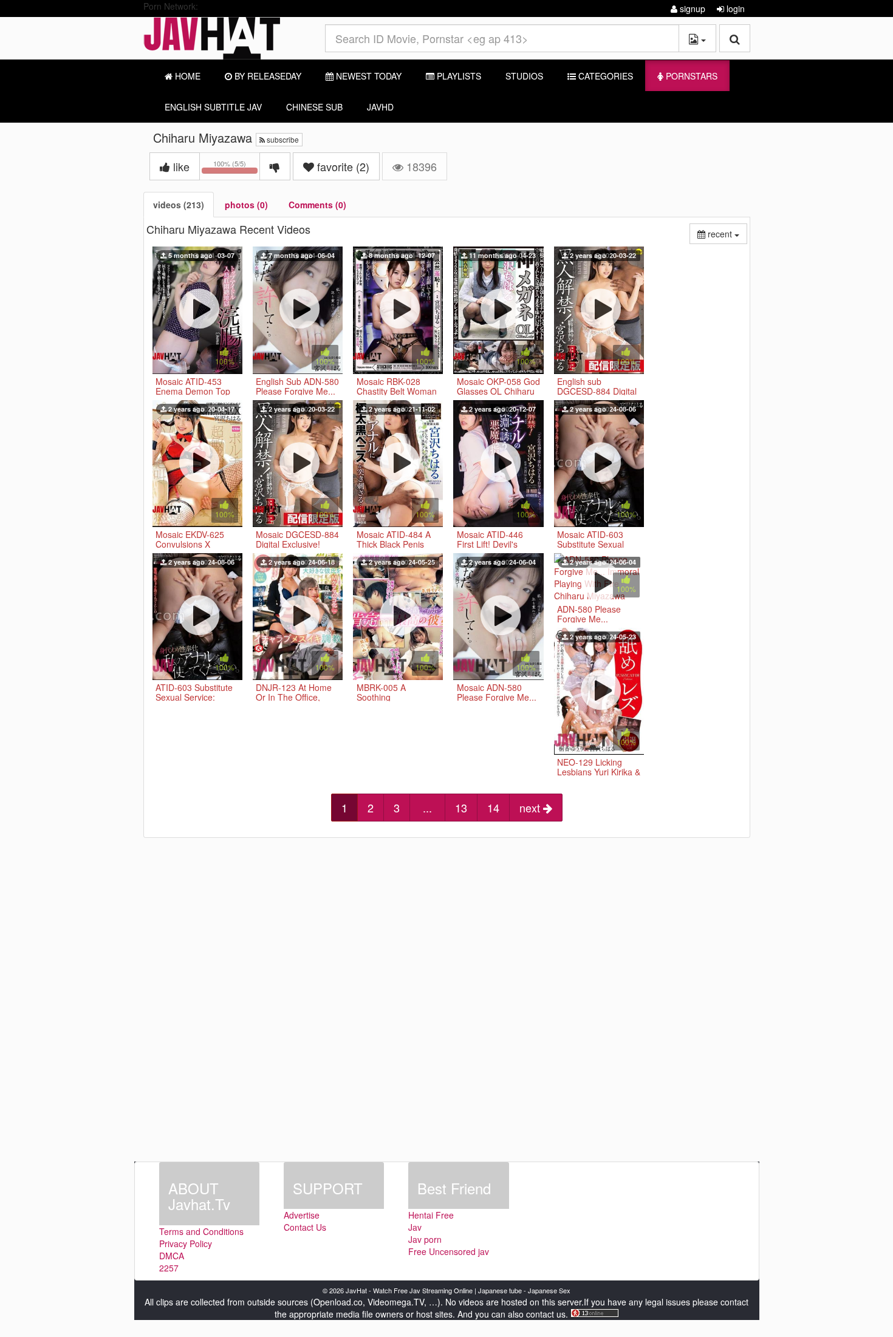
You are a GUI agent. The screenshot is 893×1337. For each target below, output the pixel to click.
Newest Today (368, 76)
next (531, 807)
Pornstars (690, 76)
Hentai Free (431, 1215)
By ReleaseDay (266, 76)
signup (691, 8)
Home (186, 76)
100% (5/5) (236, 168)
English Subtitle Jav (213, 107)
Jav (415, 1227)
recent (726, 233)
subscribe (282, 139)
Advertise (302, 1215)
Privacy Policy (185, 1243)
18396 (420, 166)
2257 (169, 1268)
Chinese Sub (314, 107)
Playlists (457, 76)
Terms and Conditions (201, 1231)
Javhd (380, 107)
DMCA (171, 1256)
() (343, 166)
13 (461, 807)
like (180, 166)
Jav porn (425, 1239)
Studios (524, 76)
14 (493, 807)
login (734, 8)
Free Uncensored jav (448, 1251)
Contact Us (305, 1227)
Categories (604, 76)
